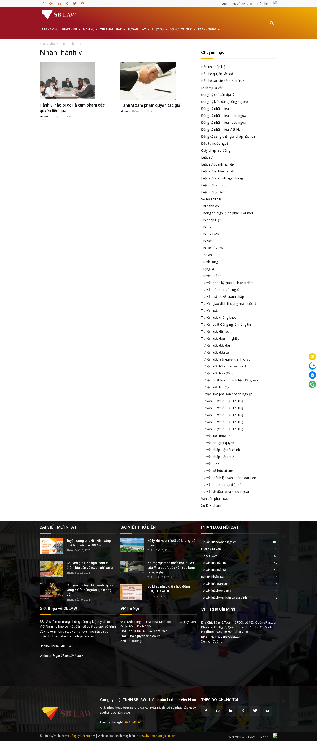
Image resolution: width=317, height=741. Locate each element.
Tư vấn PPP (210, 464)
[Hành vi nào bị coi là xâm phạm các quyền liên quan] (78, 80)
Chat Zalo (160, 631)
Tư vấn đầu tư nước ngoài (220, 289)
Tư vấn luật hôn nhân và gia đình (225, 366)
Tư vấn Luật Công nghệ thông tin (226, 324)
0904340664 (133, 722)
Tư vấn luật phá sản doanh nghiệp (226, 394)
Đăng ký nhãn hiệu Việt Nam (222, 129)
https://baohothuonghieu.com (156, 736)
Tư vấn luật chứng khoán (220, 317)
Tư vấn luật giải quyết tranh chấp (225, 359)
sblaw (44, 116)
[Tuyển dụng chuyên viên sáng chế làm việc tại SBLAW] (51, 546)
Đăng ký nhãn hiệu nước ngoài (224, 115)
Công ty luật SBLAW (82, 736)
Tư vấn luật (137, 29)
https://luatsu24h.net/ (68, 656)
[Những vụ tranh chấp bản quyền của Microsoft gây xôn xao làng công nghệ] (132, 567)
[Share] (66, 2)
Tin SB (206, 227)
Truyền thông (211, 275)
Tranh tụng (207, 29)
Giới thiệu (69, 29)
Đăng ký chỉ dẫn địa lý (217, 94)
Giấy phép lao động (215, 150)
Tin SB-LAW (210, 234)
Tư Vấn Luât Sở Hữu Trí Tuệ (222, 408)
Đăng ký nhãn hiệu (215, 108)
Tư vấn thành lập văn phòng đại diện (228, 477)
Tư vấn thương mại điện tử (221, 484)
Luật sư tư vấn (212, 192)
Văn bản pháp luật (214, 498)
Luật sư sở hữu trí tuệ (217, 171)
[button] (271, 26)
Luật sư (158, 29)
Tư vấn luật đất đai (215, 345)
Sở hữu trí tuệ (181, 29)
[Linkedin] (58, 2)
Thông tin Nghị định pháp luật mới (227, 213)
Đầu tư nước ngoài (215, 143)
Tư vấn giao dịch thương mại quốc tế (229, 303)
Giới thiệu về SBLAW (237, 3)
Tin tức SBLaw (212, 248)
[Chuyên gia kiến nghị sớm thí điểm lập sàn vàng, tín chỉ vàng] (51, 569)
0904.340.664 (143, 631)
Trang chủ (50, 29)
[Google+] (51, 2)
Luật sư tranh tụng (215, 185)
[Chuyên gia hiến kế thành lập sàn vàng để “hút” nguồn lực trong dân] (51, 591)
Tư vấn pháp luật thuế (217, 457)
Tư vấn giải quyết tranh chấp (222, 296)
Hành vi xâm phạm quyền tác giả (150, 105)
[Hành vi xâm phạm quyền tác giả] (158, 81)
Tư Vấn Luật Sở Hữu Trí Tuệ (222, 401)
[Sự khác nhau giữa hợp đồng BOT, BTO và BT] (131, 592)
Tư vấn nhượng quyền (217, 443)
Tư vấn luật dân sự (215, 331)
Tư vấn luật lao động (216, 387)
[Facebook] (43, 2)
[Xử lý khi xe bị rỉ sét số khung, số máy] (132, 545)
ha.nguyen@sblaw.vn (145, 636)
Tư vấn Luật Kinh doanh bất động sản (229, 380)
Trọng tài (208, 268)
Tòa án (206, 255)
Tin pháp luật (111, 29)
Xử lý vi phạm (211, 505)
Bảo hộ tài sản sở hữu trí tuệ (222, 80)
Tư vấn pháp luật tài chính (220, 450)
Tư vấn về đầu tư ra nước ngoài (225, 491)
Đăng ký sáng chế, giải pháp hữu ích (228, 136)
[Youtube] (82, 2)
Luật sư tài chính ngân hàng (222, 178)
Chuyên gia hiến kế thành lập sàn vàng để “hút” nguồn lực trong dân (91, 589)
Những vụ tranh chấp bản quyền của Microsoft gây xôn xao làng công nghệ (171, 567)
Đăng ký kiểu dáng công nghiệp (224, 101)
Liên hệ (262, 3)
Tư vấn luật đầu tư (215, 352)
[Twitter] (74, 2)
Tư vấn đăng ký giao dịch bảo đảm (227, 282)
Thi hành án (210, 206)
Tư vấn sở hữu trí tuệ (217, 470)
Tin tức (206, 241)
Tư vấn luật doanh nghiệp (220, 338)
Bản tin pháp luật (214, 67)
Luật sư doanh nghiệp (217, 164)
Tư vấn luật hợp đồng (217, 373)
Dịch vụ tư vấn (212, 87)
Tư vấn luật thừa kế (215, 436)
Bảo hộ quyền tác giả (217, 74)
